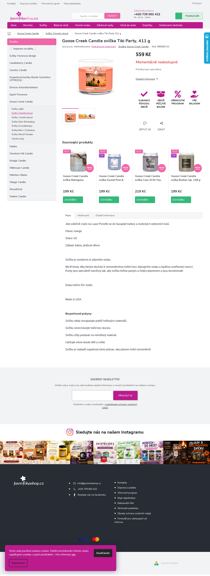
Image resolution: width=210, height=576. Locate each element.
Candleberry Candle (20, 63)
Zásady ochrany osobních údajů (134, 513)
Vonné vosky (18, 138)
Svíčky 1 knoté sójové (22, 117)
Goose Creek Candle (21, 101)
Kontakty (11, 3)
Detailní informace (145, 79)
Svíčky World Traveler (22, 134)
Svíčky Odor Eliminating (23, 121)
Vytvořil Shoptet (169, 563)
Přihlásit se (125, 395)
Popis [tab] (68, 215)
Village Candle (17, 182)
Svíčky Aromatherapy (22, 125)
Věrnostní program (50, 3)
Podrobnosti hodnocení (103, 46)
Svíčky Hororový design (22, 56)
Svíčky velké (17, 109)
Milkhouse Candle (19, 168)
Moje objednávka (72, 3)
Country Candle (18, 70)
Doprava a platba (28, 3)
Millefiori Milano (18, 175)
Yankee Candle (17, 196)
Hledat (112, 15)
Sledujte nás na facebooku (92, 494)
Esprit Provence (18, 94)
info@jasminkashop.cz (89, 483)
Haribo (13, 146)
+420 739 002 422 (87, 489)
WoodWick (15, 189)
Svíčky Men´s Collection (23, 130)
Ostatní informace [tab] (105, 215)
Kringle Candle (17, 160)
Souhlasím (103, 553)
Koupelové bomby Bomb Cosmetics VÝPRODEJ (29, 79)
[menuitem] (13, 25)
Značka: (133, 46)
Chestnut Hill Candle (21, 153)
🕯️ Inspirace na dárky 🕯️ (23, 48)
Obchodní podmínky (128, 508)
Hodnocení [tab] (83, 215)
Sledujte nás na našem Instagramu (110, 432)
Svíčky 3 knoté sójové (22, 113)
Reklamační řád (126, 503)
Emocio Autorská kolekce (23, 87)
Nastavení (18, 563)
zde (73, 554)
